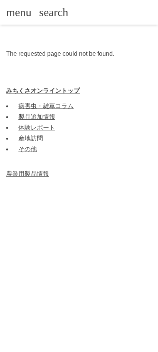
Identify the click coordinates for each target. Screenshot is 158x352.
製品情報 (27, 173)
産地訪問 (30, 138)
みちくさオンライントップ (43, 90)
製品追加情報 (36, 116)
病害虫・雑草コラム (46, 106)
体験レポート (36, 127)
